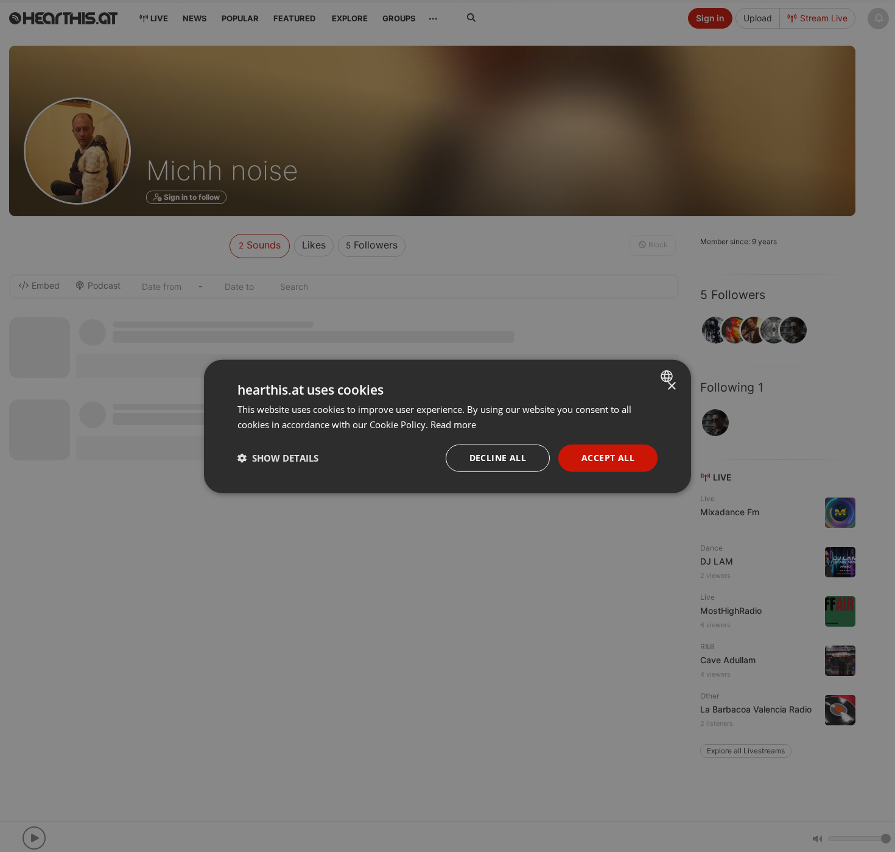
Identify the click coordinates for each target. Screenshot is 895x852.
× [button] (671, 385)
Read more (453, 424)
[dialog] (447, 426)
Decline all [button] (497, 457)
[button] (277, 457)
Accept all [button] (607, 457)
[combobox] (668, 376)
